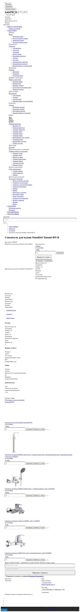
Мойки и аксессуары (15, 79)
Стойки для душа (18, 143)
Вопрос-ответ (10, 318)
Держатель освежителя (19, 186)
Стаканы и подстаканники (20, 198)
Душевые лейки (17, 131)
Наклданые (16, 72)
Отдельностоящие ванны (20, 42)
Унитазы (11, 105)
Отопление (8, 580)
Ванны (11, 34)
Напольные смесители (19, 56)
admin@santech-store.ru (48, 584)
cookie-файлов (50, 607)
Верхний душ (17, 126)
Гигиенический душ (19, 128)
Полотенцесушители (15, 208)
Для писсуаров (17, 99)
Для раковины (17, 48)
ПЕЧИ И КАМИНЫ (13, 214)
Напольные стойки (18, 194)
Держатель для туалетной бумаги (22, 184)
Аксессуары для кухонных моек (22, 87)
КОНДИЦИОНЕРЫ (13, 212)
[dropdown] (5, 2)
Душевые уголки (18, 153)
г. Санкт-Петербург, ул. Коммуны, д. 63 (52, 589)
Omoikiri (37, 246)
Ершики (15, 188)
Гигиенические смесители (20, 62)
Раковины (12, 70)
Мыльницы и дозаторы (19, 192)
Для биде (15, 58)
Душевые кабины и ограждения (18, 151)
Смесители (12, 46)
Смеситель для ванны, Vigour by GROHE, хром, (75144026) (22, 521)
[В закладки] (46, 429)
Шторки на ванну (18, 157)
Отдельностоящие (18, 75)
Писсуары (12, 147)
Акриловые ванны (18, 36)
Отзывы (9, 314)
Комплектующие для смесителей (22, 66)
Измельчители (17, 83)
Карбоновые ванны (18, 40)
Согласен (4, 610)
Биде (10, 117)
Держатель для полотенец (20, 183)
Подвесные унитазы (18, 109)
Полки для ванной (18, 196)
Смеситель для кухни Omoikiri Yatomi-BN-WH (18, 422)
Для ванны (16, 52)
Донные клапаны (18, 171)
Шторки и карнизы (18, 200)
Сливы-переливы (18, 173)
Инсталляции (13, 93)
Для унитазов (17, 95)
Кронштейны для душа (19, 141)
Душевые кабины (18, 161)
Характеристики (11, 310)
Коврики (15, 202)
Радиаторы (12, 210)
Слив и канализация (15, 169)
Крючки (15, 190)
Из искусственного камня (20, 38)
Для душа (15, 60)
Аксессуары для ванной (16, 179)
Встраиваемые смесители (20, 64)
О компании (45, 592)
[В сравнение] (48, 429)
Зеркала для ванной (14, 28)
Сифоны (15, 175)
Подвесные (16, 74)
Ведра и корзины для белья (20, 181)
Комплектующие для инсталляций (23, 101)
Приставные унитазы (19, 111)
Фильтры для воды (18, 85)
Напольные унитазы (18, 107)
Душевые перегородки (19, 159)
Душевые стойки (18, 135)
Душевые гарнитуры (19, 129)
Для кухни (16, 50)
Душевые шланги (18, 139)
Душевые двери (17, 155)
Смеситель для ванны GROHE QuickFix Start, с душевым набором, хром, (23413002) (30, 489)
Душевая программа (15, 124)
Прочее (15, 204)
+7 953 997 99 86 (46, 582)
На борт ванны (17, 54)
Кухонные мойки (18, 81)
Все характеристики (41, 278)
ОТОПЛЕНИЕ (11, 206)
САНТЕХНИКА (12, 30)
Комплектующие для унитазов (22, 113)
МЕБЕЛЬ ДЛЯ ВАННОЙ (14, 26)
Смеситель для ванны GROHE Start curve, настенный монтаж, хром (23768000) (28, 553)
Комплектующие (17, 165)
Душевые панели (18, 133)
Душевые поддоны (18, 163)
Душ (42, 578)
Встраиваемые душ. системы (21, 137)
